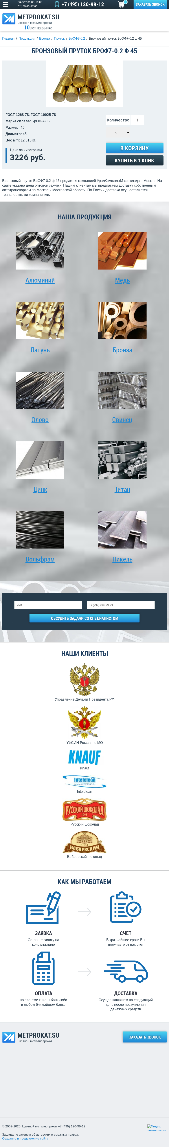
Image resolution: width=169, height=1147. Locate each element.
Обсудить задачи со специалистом (84, 618)
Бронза (122, 349)
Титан (122, 489)
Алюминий (40, 279)
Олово (40, 419)
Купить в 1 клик (134, 160)
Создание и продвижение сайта (25, 1138)
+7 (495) (83, 4)
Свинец (122, 419)
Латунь (40, 349)
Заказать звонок (150, 4)
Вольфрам (40, 558)
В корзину (134, 148)
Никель (122, 558)
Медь (122, 279)
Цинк (40, 489)
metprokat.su (38, 18)
